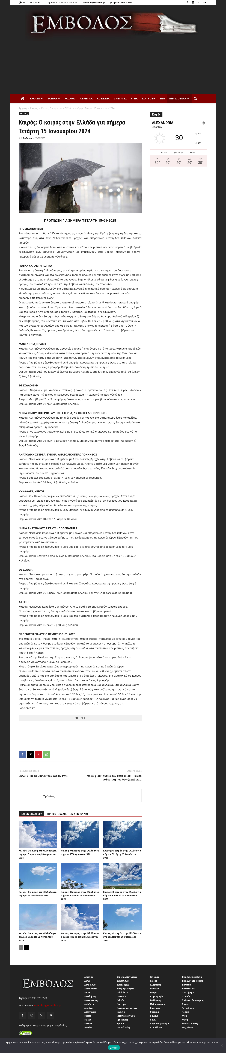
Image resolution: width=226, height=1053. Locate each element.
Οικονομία (155, 1008)
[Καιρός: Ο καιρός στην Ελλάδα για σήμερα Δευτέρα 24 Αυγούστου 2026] (80, 876)
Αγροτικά (89, 976)
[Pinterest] (38, 754)
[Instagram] (193, 2)
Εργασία (121, 1011)
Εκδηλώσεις (122, 992)
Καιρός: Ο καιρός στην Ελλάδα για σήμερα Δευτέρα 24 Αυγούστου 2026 (80, 895)
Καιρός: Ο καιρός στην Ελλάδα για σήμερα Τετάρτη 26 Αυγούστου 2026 (122, 854)
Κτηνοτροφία (156, 996)
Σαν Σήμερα (188, 992)
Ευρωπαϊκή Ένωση (126, 1015)
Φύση (185, 1019)
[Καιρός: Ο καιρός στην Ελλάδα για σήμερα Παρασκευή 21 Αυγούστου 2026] (80, 917)
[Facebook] (187, 2)
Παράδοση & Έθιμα (159, 1023)
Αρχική (23, 108)
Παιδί (153, 1019)
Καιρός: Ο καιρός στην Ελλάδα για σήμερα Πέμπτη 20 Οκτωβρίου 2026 (122, 937)
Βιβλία (87, 1019)
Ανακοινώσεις (91, 1000)
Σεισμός (186, 996)
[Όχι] (221, 1045)
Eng (162, 98)
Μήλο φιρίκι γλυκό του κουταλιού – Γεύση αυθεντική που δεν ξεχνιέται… (114, 777)
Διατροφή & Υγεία (125, 988)
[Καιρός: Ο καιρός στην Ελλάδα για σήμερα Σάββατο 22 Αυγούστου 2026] (38, 917)
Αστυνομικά (90, 1011)
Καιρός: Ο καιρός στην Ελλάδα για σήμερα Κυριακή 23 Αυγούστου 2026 (122, 895)
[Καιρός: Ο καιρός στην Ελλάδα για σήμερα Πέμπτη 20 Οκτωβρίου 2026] (122, 917)
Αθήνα (87, 980)
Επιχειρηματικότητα (127, 1008)
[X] (198, 2)
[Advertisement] (113, 68)
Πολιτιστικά (188, 988)
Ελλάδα (35, 98)
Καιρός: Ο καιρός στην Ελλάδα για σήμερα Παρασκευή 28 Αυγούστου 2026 (37, 854)
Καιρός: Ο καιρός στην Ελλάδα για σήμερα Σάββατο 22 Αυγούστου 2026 (37, 937)
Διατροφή (148, 98)
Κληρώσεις (155, 984)
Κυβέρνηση (155, 1000)
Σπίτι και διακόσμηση (193, 1000)
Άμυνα (87, 992)
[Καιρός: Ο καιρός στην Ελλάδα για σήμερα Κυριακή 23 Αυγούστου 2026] (122, 876)
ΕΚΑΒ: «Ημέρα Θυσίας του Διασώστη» (43, 775)
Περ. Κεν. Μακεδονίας (193, 976)
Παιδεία (154, 1015)
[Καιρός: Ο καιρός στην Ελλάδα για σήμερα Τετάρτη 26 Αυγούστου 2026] (122, 834)
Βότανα (88, 1023)
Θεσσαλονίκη (123, 1027)
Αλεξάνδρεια (90, 988)
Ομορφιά (154, 1011)
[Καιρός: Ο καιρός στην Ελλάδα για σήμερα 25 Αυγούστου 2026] (38, 876)
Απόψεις (88, 1008)
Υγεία (134, 98)
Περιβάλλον (156, 1027)
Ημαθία (120, 1023)
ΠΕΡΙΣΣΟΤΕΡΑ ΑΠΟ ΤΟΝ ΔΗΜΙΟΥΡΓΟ (67, 814)
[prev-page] (21, 947)
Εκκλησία (121, 996)
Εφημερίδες (122, 1019)
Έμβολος (27, 138)
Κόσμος (70, 98)
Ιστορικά (154, 976)
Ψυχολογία (188, 1027)
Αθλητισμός (90, 984)
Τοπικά (52, 98)
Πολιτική (186, 984)
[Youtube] (204, 2)
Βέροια (87, 1015)
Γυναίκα (88, 1027)
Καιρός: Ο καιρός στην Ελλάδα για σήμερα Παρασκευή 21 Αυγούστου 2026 (80, 937)
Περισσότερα (177, 98)
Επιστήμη (121, 1004)
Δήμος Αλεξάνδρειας (127, 976)
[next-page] (26, 947)
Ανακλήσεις (90, 996)
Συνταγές (120, 98)
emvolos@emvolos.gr (94, 2)
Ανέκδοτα (89, 1004)
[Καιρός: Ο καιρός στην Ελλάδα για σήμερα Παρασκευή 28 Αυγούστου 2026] (38, 834)
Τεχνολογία (188, 1008)
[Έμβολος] (113, 23)
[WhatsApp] (46, 754)
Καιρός (34, 108)
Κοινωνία (103, 98)
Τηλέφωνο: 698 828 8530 (120, 2)
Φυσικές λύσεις (190, 1023)
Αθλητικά (86, 98)
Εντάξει (114, 1047)
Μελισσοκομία (157, 1004)
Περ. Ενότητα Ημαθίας (193, 980)
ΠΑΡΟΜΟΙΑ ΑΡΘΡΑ (31, 814)
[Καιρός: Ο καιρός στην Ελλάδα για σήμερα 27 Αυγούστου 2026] (80, 834)
